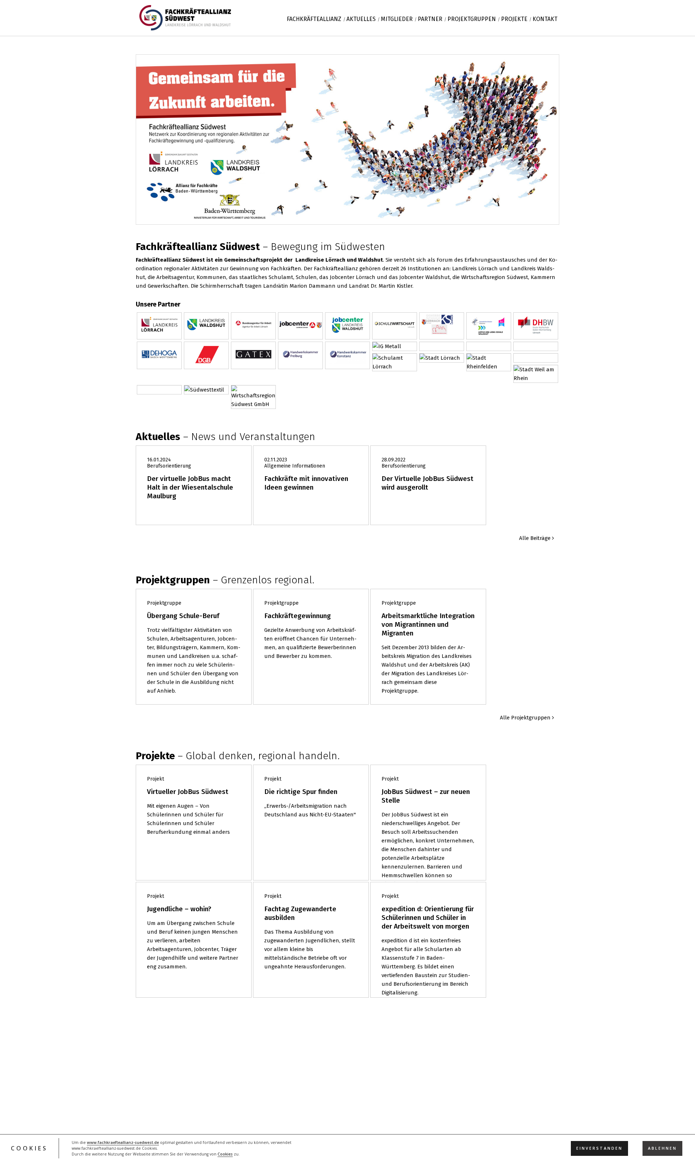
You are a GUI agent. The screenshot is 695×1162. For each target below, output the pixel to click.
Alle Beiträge (535, 538)
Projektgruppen (492, 18)
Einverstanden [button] (599, 1148)
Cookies (225, 1154)
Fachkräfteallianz (372, 18)
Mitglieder (435, 18)
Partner (460, 18)
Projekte (524, 18)
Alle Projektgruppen (526, 717)
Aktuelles (408, 18)
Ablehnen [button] (662, 1148)
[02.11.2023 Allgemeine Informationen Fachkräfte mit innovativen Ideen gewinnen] (311, 450)
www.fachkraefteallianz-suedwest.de (123, 1142)
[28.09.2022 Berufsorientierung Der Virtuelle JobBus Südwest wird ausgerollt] (428, 450)
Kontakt (548, 18)
